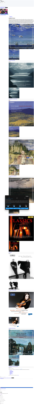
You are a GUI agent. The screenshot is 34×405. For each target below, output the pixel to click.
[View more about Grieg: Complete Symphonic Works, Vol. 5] (21, 164)
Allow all (24, 208)
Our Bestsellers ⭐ (2, 378)
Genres (1, 388)
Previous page (10, 368)
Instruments (4, 388)
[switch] (14, 206)
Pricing (10, 374)
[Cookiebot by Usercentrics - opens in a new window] (26, 196)
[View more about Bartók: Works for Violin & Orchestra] (21, 316)
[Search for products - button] (4, 2)
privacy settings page (9, 203)
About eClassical (11, 371)
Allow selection (17, 208)
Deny (9, 208)
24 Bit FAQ (11, 372)
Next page (12, 368)
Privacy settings (11, 373)
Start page (11, 370)
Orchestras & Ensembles (2, 7)
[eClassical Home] (4, 1)
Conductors (6, 7)
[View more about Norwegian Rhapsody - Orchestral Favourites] (21, 87)
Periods (2, 388)
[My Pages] (1, 6)
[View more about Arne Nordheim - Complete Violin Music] (21, 278)
